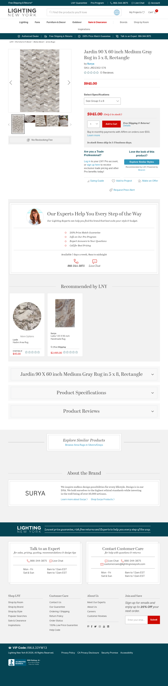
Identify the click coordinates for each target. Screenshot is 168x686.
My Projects (135, 12)
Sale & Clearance (17, 621)
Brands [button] (123, 22)
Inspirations (14, 625)
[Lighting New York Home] (22, 12)
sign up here (93, 164)
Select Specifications (96, 94)
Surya (90, 64)
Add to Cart (111, 124)
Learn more (93, 135)
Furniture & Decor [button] (56, 22)
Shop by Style (15, 611)
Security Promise (109, 653)
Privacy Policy (68, 653)
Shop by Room (15, 602)
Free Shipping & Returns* (20, 3)
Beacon (141, 170)
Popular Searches (17, 616)
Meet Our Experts (96, 602)
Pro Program (97, 3)
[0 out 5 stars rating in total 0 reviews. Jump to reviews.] (33, 352)
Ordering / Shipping (59, 611)
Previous (11, 82)
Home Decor (38, 41)
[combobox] (84, 12)
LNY (11, 41)
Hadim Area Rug (20, 342)
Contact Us (55, 602)
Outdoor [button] (77, 22)
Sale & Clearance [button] (97, 22)
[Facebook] (91, 626)
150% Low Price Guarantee (63, 625)
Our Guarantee (57, 607)
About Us (92, 607)
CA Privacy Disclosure (88, 653)
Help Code (54, 630)
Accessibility (126, 653)
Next (69, 82)
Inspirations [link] (84, 29)
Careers (91, 611)
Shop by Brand (15, 607)
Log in (87, 161)
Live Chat (139, 3)
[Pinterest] (88, 626)
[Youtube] (104, 626)
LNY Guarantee (79, 3)
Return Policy (56, 616)
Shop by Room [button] (141, 22)
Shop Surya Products (102, 499)
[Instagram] (100, 626)
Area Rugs (50, 41)
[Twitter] (95, 626)
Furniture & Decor (23, 41)
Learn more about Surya (73, 499)
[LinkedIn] (108, 626)
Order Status (56, 621)
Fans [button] (37, 22)
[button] (154, 3)
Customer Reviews (97, 616)
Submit (153, 620)
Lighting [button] (23, 22)
